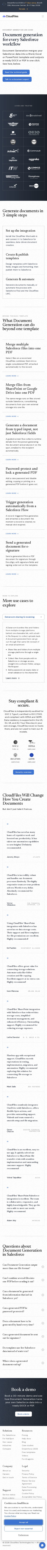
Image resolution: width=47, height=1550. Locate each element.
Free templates (28, 1452)
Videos (25, 1455)
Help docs (26, 1438)
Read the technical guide (16, 72)
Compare (7, 1449)
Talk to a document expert (17, 79)
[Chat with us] (42, 1545)
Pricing (25, 1435)
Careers (6, 1474)
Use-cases (7, 1442)
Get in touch (8, 1477)
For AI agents (28, 1459)
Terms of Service (29, 1477)
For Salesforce (9, 1435)
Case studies (27, 1445)
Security (25, 1470)
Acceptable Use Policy (32, 1497)
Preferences (23, 1535)
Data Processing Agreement (29, 1488)
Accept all (23, 1522)
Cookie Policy (28, 1493)
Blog (24, 1442)
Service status (9, 1494)
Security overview (23, 772)
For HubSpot (8, 1438)
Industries (7, 1445)
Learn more (12, 376)
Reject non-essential (23, 1528)
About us (7, 1470)
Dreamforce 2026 (30, 1449)
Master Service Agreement (28, 1482)
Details (23, 9)
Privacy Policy (28, 1474)
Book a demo (23, 1414)
